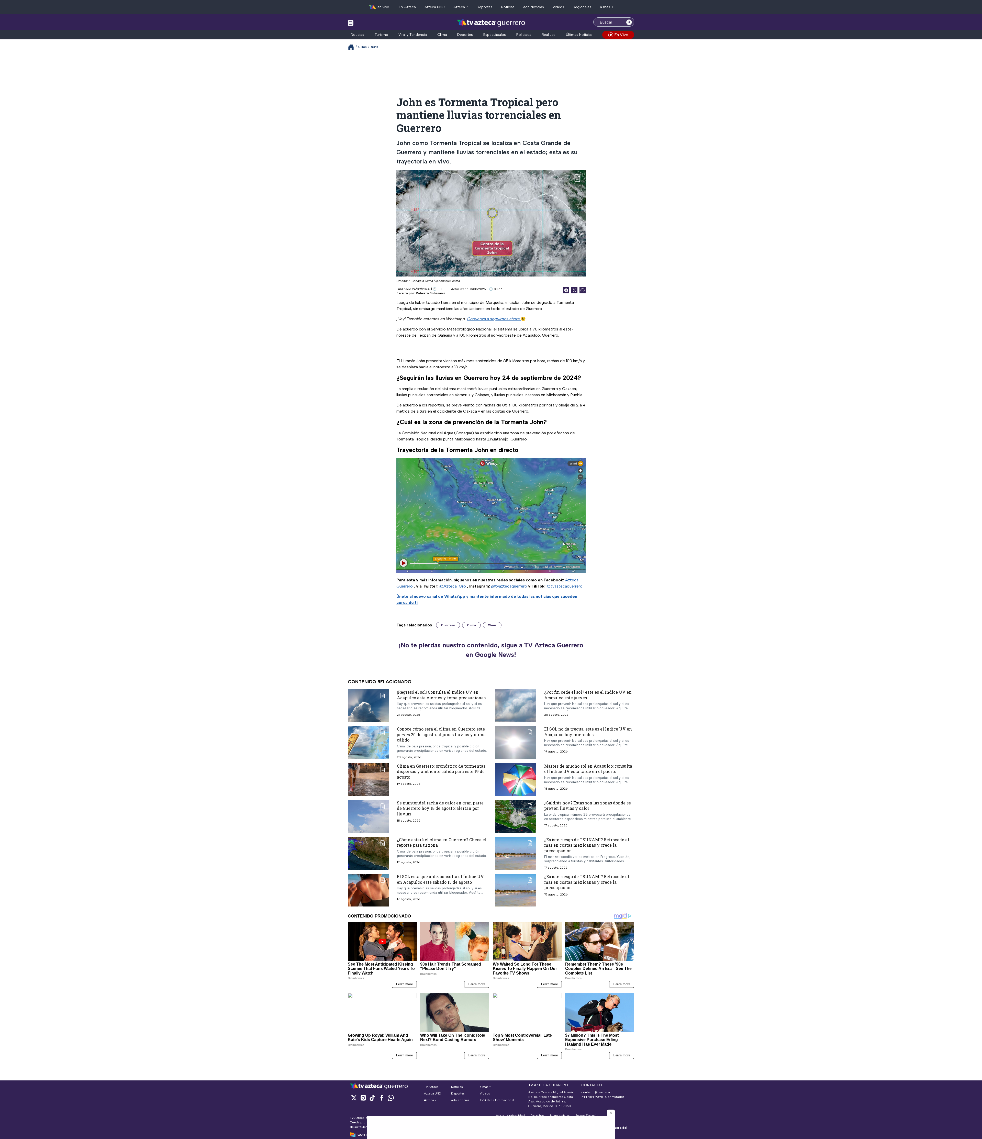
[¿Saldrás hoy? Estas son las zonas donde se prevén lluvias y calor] (515, 816)
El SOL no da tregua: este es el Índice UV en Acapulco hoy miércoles (588, 731)
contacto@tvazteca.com (599, 1092)
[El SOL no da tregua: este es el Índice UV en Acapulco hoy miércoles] (515, 742)
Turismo (381, 34)
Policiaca (523, 34)
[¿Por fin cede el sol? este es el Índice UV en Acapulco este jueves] (515, 705)
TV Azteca (407, 7)
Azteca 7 (460, 7)
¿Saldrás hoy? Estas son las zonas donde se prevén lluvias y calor (587, 805)
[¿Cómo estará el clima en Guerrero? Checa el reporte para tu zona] (368, 853)
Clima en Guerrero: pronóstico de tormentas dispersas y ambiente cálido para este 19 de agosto (441, 771)
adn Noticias (533, 7)
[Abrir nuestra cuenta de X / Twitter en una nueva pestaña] (354, 1097)
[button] (611, 1113)
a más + (606, 7)
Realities (548, 34)
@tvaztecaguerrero (509, 586)
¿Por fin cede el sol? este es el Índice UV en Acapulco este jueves (588, 694)
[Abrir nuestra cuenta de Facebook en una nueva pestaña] (381, 1097)
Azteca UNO (435, 7)
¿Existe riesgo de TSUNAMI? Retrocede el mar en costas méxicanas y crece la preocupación (586, 882)
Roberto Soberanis (430, 293)
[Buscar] (629, 22)
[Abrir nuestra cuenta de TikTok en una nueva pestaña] (372, 1097)
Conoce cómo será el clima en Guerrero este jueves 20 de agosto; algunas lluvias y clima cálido (441, 734)
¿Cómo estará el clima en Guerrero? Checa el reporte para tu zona (441, 842)
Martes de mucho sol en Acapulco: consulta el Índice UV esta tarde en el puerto (588, 768)
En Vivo (621, 34)
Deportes (484, 7)
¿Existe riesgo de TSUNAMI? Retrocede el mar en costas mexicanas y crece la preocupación (586, 845)
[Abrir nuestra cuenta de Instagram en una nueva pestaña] (363, 1097)
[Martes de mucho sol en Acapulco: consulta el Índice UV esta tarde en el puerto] (515, 779)
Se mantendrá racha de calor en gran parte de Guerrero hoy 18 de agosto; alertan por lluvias (440, 808)
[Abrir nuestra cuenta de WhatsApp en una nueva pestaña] (391, 1097)
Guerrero (448, 625)
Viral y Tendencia (412, 34)
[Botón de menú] (350, 23)
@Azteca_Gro (453, 586)
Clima (442, 34)
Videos (558, 7)
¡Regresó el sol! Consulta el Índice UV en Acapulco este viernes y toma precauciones (441, 694)
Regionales (582, 7)
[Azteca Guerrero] (491, 22)
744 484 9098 (592, 1097)
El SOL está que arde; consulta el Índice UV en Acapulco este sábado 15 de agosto (440, 879)
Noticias (508, 7)
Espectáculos (494, 34)
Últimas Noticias (579, 34)
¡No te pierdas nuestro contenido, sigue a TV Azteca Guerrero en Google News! (491, 650)
